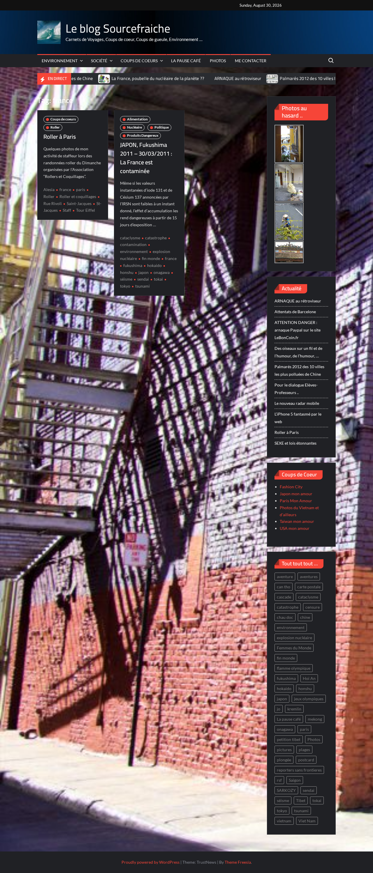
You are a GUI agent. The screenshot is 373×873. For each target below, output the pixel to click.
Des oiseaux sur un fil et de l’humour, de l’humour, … (298, 352)
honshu (305, 688)
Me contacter (250, 60)
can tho (283, 586)
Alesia (48, 189)
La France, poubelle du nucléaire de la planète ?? (120, 78)
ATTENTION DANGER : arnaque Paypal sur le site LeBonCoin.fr (298, 330)
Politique (161, 127)
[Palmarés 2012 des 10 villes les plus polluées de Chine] (235, 78)
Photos (218, 60)
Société (99, 60)
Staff (67, 210)
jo (278, 708)
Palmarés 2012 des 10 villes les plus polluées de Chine (294, 78)
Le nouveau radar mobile (297, 403)
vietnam (284, 820)
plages (304, 749)
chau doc (285, 617)
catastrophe (156, 237)
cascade (284, 596)
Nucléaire (134, 127)
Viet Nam (307, 820)
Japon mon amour (296, 493)
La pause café (186, 60)
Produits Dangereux (142, 135)
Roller (55, 127)
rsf (279, 780)
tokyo (282, 810)
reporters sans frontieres (299, 769)
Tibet (300, 800)
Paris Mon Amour (296, 500)
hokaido (154, 265)
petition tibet (288, 739)
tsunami (142, 286)
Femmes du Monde (294, 647)
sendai (143, 279)
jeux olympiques (308, 698)
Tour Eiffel (85, 210)
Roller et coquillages (77, 196)
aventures (309, 576)
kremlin (294, 708)
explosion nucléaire (294, 637)
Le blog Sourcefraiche (118, 28)
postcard (306, 759)
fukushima (132, 265)
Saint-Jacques (79, 203)
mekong (315, 719)
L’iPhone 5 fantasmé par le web (298, 417)
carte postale (309, 586)
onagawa (162, 272)
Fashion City (291, 486)
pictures (284, 749)
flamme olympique (293, 668)
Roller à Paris (59, 136)
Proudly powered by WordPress (151, 862)
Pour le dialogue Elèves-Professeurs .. (296, 388)
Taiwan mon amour (297, 521)
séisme (283, 800)
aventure (285, 576)
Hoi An (309, 678)
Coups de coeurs (139, 60)
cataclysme (130, 237)
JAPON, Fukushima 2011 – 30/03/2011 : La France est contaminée (146, 157)
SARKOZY (286, 790)
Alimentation (137, 119)
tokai (158, 279)
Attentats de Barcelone (295, 311)
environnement (291, 627)
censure (312, 607)
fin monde (151, 258)
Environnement (60, 60)
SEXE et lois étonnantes (295, 443)
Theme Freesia (238, 862)
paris (80, 189)
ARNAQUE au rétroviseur (200, 78)
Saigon (295, 780)
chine (305, 617)
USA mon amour (294, 528)
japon (143, 272)
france (65, 189)
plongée (284, 759)
